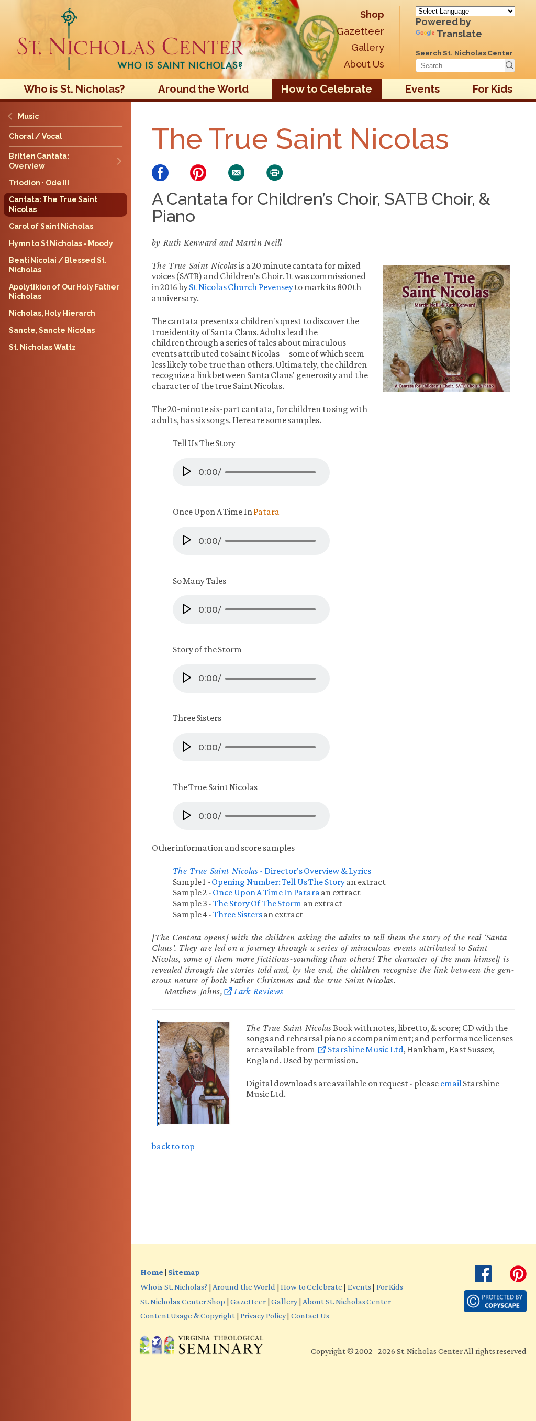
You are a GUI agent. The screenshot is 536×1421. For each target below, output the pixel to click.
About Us (364, 64)
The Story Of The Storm (257, 903)
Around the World (203, 89)
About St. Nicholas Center (347, 1301)
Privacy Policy (262, 1315)
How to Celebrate (326, 89)
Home (151, 1271)
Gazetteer (360, 31)
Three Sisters (237, 914)
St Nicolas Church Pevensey (241, 287)
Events (422, 89)
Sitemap (183, 1271)
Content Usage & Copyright (187, 1315)
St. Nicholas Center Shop (182, 1301)
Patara (266, 511)
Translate (459, 33)
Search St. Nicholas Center (464, 53)
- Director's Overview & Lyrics (272, 870)
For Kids (492, 89)
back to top (173, 1146)
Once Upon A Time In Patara (266, 892)
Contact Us (310, 1315)
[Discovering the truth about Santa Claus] (131, 39)
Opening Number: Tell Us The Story (277, 881)
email (450, 1083)
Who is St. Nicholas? (74, 89)
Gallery (367, 47)
